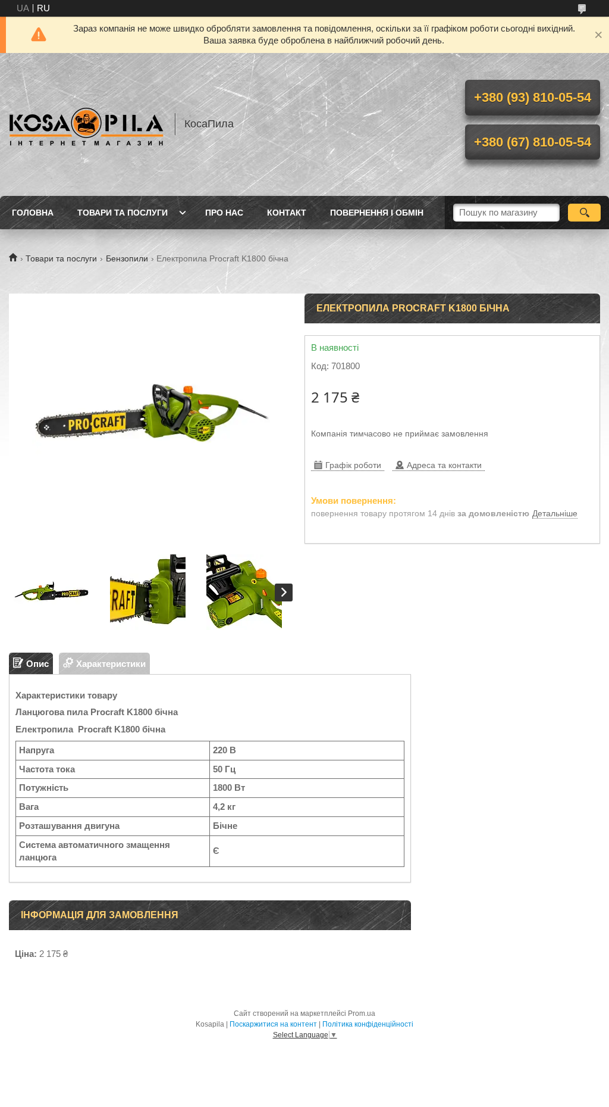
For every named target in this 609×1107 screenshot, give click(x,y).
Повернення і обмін (376, 212)
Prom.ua (361, 1013)
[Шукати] (584, 213)
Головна (33, 212)
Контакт (286, 212)
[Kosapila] (86, 124)
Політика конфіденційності (367, 1024)
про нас (224, 212)
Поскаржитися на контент (273, 1024)
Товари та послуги (122, 212)
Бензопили (127, 258)
